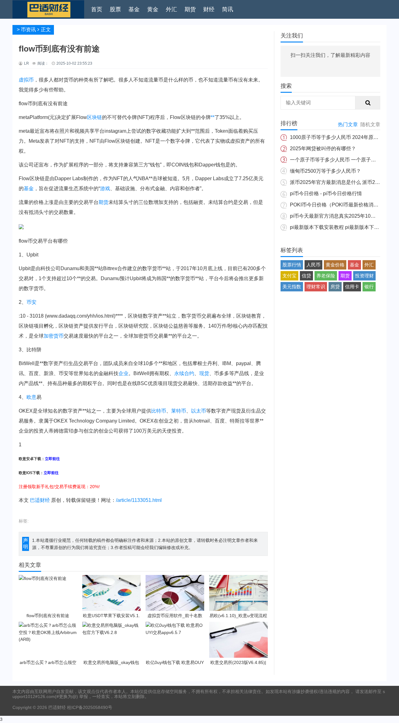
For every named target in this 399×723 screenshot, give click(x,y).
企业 (123, 373)
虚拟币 (26, 79)
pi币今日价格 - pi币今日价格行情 (326, 193)
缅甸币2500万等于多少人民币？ (325, 171)
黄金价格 (335, 264)
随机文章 (370, 124)
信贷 (306, 275)
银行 (369, 286)
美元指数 (291, 286)
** (212, 117)
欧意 (31, 397)
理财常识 (315, 286)
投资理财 (364, 275)
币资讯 (28, 29)
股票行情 (291, 264)
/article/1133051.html (139, 500)
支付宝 (289, 275)
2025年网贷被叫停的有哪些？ (323, 148)
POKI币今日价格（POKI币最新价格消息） (336, 204)
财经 (208, 9)
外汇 (171, 9)
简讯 (227, 9)
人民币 (313, 264)
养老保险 (325, 275)
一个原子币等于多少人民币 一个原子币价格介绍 (343, 159)
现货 (204, 373)
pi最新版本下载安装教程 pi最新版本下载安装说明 (344, 227)
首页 (96, 9)
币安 (31, 302)
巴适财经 (40, 500)
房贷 (335, 286)
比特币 (158, 410)
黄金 (152, 9)
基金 (134, 9)
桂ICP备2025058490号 (89, 707)
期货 (190, 9)
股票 (115, 9)
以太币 (198, 410)
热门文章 (348, 124)
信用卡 (352, 286)
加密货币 (54, 336)
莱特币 (178, 410)
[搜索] (367, 103)
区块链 (94, 117)
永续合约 (184, 373)
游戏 (105, 188)
